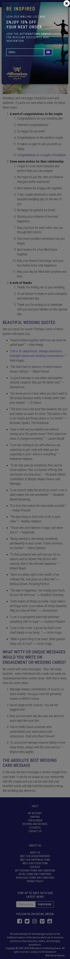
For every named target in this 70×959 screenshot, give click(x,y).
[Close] (67, 3)
